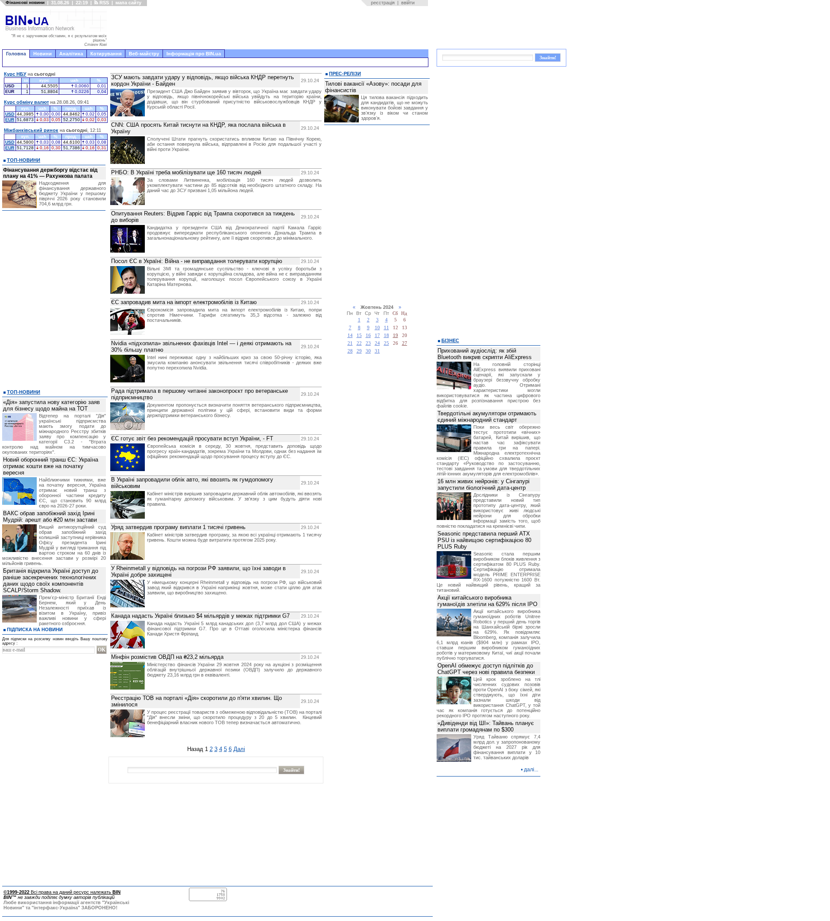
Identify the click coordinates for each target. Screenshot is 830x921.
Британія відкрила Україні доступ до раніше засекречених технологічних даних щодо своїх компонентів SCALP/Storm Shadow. (50, 581)
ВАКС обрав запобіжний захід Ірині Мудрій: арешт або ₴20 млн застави (50, 516)
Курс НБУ (15, 74)
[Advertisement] (270, 27)
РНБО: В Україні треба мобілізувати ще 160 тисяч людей (186, 172)
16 (368, 335)
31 (377, 351)
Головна (16, 53)
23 (368, 343)
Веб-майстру (144, 53)
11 (386, 327)
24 (377, 343)
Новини (42, 53)
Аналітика (71, 53)
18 (386, 335)
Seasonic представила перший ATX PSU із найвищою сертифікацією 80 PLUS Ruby (484, 540)
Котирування (105, 53)
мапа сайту (128, 2)
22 (359, 343)
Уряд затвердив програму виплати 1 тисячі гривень (178, 527)
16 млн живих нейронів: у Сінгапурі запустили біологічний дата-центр (483, 484)
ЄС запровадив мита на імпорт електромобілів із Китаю (184, 302)
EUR (9, 119)
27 (404, 343)
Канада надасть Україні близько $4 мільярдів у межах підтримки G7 (200, 616)
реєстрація (383, 2)
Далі (239, 749)
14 (350, 335)
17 (377, 335)
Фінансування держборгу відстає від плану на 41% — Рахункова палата (50, 173)
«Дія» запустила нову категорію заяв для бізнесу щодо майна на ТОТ (51, 405)
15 (359, 335)
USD (9, 114)
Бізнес (450, 340)
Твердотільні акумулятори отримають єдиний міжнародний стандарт (486, 416)
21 (350, 343)
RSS (103, 2)
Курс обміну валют (26, 102)
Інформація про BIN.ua (193, 53)
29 (359, 351)
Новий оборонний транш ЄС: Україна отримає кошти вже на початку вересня (50, 466)
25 (386, 343)
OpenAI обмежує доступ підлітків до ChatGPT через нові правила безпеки (486, 668)
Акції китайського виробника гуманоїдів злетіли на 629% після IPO (487, 600)
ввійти (408, 2)
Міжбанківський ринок (31, 130)
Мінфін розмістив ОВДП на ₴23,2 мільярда (167, 657)
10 (377, 327)
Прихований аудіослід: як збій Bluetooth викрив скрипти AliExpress (484, 353)
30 (368, 351)
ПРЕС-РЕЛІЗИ (345, 73)
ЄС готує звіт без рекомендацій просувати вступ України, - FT (192, 438)
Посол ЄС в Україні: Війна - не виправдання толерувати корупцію (196, 261)
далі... (531, 770)
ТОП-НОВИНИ (23, 160)
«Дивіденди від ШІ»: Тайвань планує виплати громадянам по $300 (485, 726)
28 (350, 351)
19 (395, 335)
